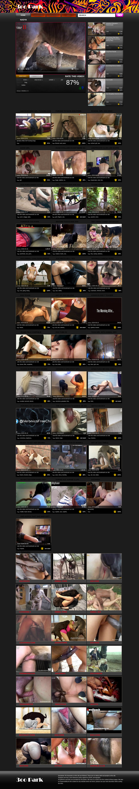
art (56, 327)
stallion (61, 180)
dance (57, 438)
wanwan (93, 290)
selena (62, 327)
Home (23, 15)
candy (95, 254)
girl (96, 143)
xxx (99, 143)
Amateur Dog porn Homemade (112, 24)
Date (69, 15)
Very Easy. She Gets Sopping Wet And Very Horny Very (113, 39)
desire (31, 401)
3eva (60, 475)
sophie (57, 512)
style (29, 217)
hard (25, 512)
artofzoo (100, 254)
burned (27, 401)
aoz (57, 290)
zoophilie (29, 364)
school (93, 143)
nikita (60, 290)
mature (58, 254)
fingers (60, 217)
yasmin (93, 217)
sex (98, 364)
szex (56, 475)
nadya (23, 85)
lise (102, 180)
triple (97, 475)
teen (92, 364)
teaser (97, 327)
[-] (83, 88)
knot (97, 217)
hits (68, 401)
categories (38, 15)
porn (64, 143)
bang (27, 290)
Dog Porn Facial (111, 51)
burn (103, 290)
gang (24, 290)
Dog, (26, 82)
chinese (99, 290)
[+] (79, 88)
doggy (25, 217)
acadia (22, 401)
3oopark (29, 7)
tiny (92, 254)
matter (22, 512)
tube (59, 364)
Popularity (53, 15)
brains (21, 475)
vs (64, 180)
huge (56, 180)
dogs (30, 475)
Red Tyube (109, 80)
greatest (63, 401)
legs (61, 438)
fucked (26, 475)
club (99, 180)
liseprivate (94, 180)
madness (28, 438)
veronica (58, 401)
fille (25, 364)
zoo (27, 254)
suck (61, 143)
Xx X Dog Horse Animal (113, 65)
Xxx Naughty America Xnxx (114, 94)
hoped (22, 548)
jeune (21, 364)
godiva (93, 327)
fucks (61, 254)
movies (93, 438)
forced (57, 143)
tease (21, 327)
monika (64, 475)
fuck (92, 401)
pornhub (22, 254)
